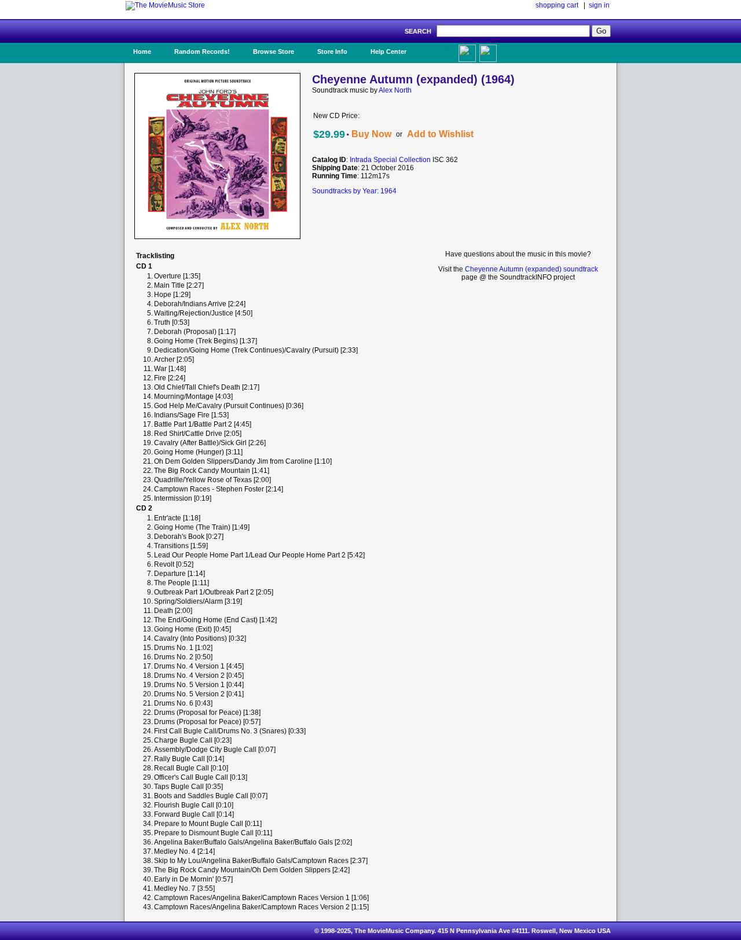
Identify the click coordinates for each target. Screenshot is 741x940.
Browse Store (273, 51)
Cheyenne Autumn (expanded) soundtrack (531, 269)
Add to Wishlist (440, 134)
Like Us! (439, 48)
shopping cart (556, 5)
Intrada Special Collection (390, 160)
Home (142, 51)
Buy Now (371, 134)
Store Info (332, 51)
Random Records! (202, 51)
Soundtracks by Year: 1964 (354, 191)
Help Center (388, 51)
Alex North (395, 90)
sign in (599, 5)
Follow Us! (510, 51)
